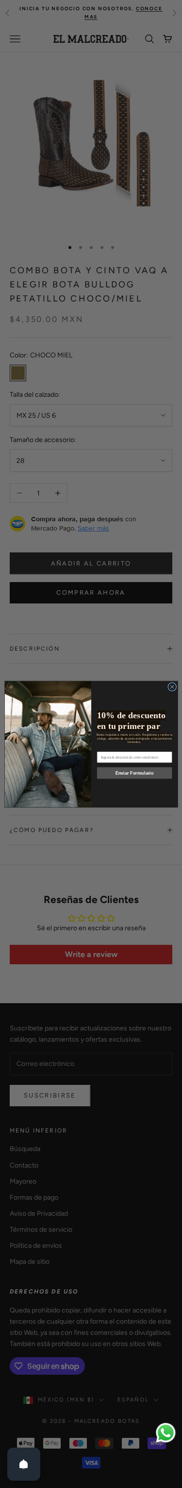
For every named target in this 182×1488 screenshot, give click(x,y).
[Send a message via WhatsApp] (165, 1432)
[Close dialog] (172, 687)
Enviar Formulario (134, 772)
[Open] (23, 1464)
